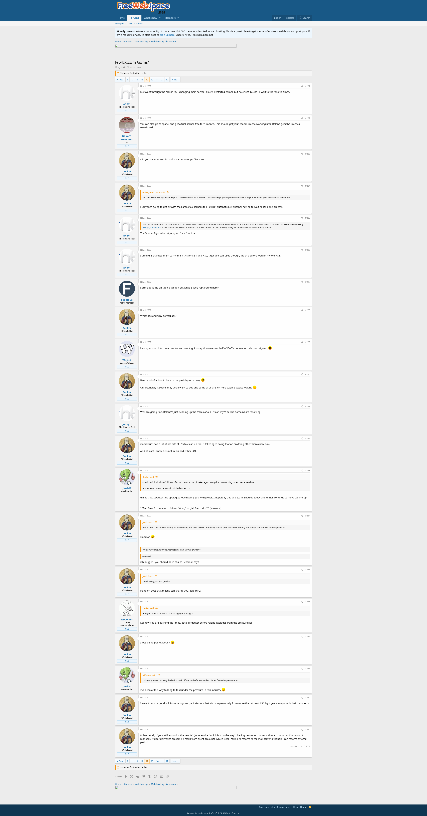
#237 (307, 636)
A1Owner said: (149, 675)
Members (170, 17)
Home (121, 17)
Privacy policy (284, 806)
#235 (307, 569)
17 (167, 79)
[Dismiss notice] (308, 31)
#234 (307, 515)
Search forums (135, 23)
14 (157, 79)
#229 (307, 342)
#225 (307, 217)
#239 (307, 697)
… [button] (132, 79)
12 (147, 79)
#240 (307, 729)
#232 (307, 438)
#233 (307, 470)
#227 (307, 282)
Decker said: (148, 476)
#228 (307, 310)
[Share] (302, 86)
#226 (307, 249)
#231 (307, 406)
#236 (307, 601)
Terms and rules (267, 806)
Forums (134, 17)
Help (295, 806)
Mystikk (121, 67)
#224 (307, 185)
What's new (150, 17)
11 (142, 79)
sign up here (167, 34)
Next (174, 79)
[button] (159, 18)
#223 (307, 153)
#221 (307, 86)
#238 (307, 668)
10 (136, 79)
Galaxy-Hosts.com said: (153, 192)
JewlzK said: (148, 522)
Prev (121, 79)
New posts (120, 23)
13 (152, 79)
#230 (307, 374)
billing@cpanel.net (151, 227)
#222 (307, 118)
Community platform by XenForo (213, 813)
